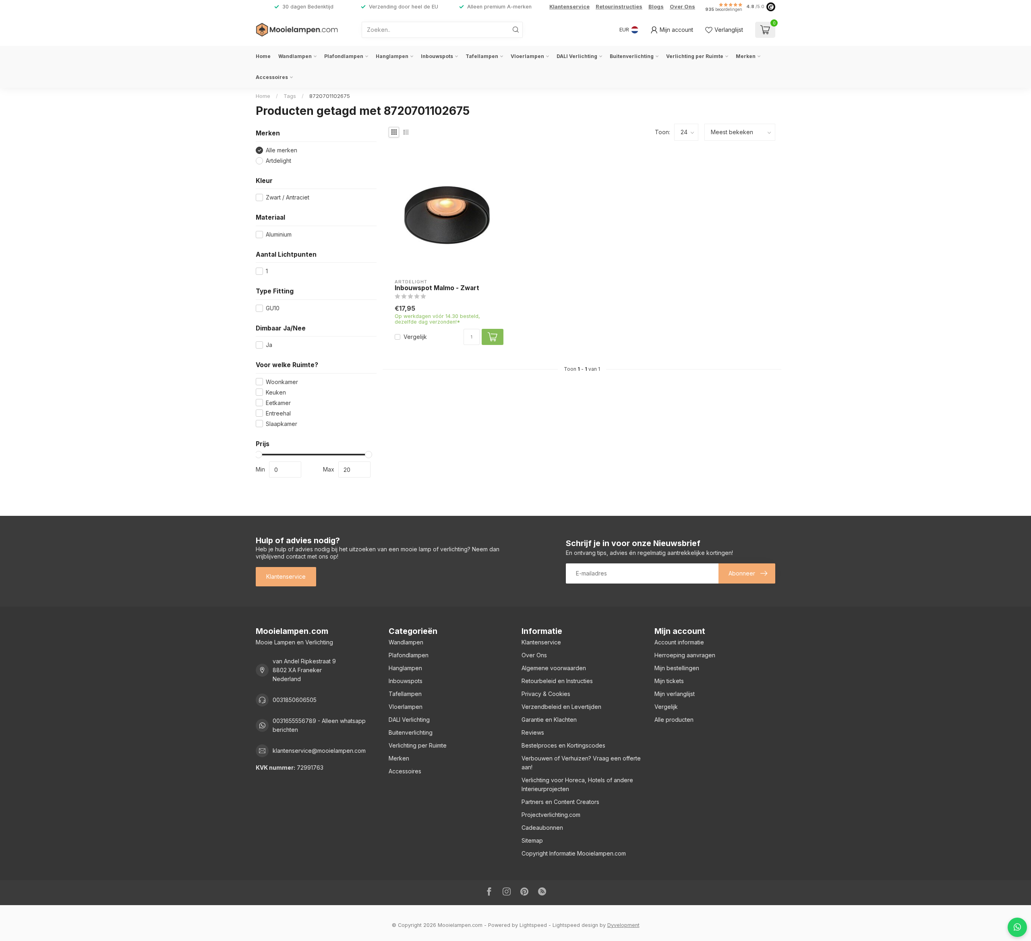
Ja (269, 345)
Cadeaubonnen (542, 827)
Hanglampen (392, 56)
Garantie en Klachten (549, 719)
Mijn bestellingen (676, 668)
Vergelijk (415, 337)
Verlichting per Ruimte (694, 56)
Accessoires (272, 77)
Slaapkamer (281, 424)
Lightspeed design (575, 925)
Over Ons (682, 7)
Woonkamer (282, 382)
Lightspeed (533, 925)
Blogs (656, 7)
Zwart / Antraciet (287, 197)
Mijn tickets (669, 680)
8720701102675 (329, 96)
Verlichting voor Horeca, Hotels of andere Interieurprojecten (577, 784)
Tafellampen (482, 56)
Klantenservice (569, 7)
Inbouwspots (437, 56)
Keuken (276, 392)
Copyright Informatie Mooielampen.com (574, 853)
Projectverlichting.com (551, 814)
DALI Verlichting (577, 56)
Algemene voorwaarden (554, 668)
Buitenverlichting (632, 56)
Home (263, 56)
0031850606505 (295, 699)
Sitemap (532, 840)
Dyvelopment (623, 925)
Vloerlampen (527, 56)
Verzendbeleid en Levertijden (561, 706)
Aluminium (279, 234)
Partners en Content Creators (560, 801)
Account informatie (679, 642)
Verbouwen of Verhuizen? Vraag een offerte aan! (581, 763)
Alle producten (674, 719)
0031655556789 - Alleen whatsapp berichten (319, 725)
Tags (290, 96)
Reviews (533, 732)
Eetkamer (278, 403)
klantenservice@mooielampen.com (319, 750)
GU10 (272, 308)
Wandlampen (295, 56)
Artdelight (278, 161)
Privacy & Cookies (546, 693)
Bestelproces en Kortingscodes (563, 745)
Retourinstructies (619, 7)
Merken (746, 56)
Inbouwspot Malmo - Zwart (437, 288)
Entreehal (278, 413)
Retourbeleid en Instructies (557, 680)
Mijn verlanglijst (674, 693)
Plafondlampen (343, 56)
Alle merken (281, 150)
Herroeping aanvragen (684, 655)
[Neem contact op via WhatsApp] (1017, 927)
